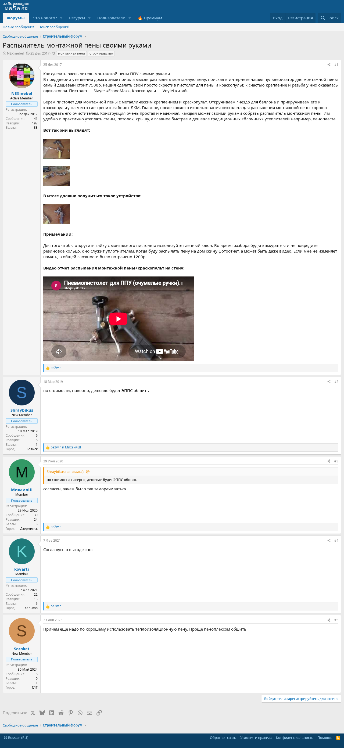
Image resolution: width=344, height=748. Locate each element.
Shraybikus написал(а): (65, 471)
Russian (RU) (17, 737)
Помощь (324, 737)
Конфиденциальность (294, 737)
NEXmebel (15, 53)
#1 (336, 64)
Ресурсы (77, 17)
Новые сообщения (18, 26)
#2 (336, 381)
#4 (336, 540)
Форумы (16, 17)
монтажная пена (71, 53)
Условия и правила (256, 737)
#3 (336, 461)
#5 (336, 620)
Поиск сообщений (53, 26)
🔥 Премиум (150, 17)
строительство (101, 53)
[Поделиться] (328, 65)
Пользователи (111, 17)
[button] (61, 18)
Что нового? (45, 17)
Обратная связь (223, 737)
